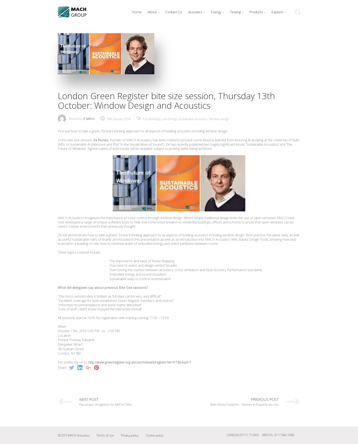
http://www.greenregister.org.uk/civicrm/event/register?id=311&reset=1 (140, 362)
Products (257, 12)
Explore (278, 12)
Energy (217, 12)
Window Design (219, 119)
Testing (236, 12)
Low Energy (169, 119)
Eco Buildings (152, 119)
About (153, 12)
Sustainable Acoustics (192, 119)
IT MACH (88, 119)
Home (137, 12)
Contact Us (173, 12)
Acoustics (196, 12)
